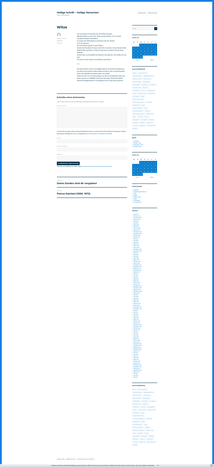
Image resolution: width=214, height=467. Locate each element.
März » (152, 60)
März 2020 (136, 226)
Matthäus (147, 111)
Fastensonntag (137, 87)
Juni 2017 (135, 275)
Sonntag (135, 125)
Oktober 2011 (136, 368)
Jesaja (142, 96)
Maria (145, 108)
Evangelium (152, 84)
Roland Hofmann (61, 38)
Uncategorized (137, 202)
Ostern (134, 116)
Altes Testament (142, 73)
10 (148, 48)
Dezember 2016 (137, 286)
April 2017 (136, 279)
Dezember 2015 (137, 307)
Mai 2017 (135, 277)
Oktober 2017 (136, 268)
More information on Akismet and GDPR (98, 133)
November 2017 (137, 266)
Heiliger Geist (142, 93)
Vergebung (142, 125)
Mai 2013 (135, 335)
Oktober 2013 (136, 328)
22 (141, 54)
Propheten (136, 122)
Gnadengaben (151, 90)
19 (155, 51)
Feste (134, 193)
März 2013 (136, 338)
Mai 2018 (135, 256)
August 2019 (136, 237)
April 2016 (136, 300)
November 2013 (137, 326)
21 (137, 54)
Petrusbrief (144, 119)
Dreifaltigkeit (136, 84)
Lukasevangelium (138, 108)
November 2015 (137, 308)
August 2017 (136, 272)
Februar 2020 (137, 228)
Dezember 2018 (137, 249)
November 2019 (137, 233)
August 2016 (136, 293)
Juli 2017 (135, 273)
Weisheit (135, 128)
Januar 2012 (136, 363)
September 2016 (137, 291)
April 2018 (136, 258)
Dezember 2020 (137, 217)
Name (59, 138)
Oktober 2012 (136, 347)
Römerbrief (150, 122)
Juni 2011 (135, 375)
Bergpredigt (146, 81)
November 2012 (137, 345)
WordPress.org (137, 146)
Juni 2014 (135, 314)
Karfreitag (149, 102)
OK (158, 465)
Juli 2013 (135, 331)
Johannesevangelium (139, 102)
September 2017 (137, 270)
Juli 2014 (135, 312)
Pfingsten (151, 119)
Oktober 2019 (137, 235)
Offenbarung (149, 113)
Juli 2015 (135, 310)
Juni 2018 (135, 254)
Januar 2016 (136, 305)
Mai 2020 (135, 223)
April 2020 (136, 224)
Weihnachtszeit (151, 125)
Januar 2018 (136, 263)
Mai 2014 (135, 316)
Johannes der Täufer (138, 99)
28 (137, 57)
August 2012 (136, 351)
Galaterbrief (136, 90)
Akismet (75, 133)
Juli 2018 (135, 252)
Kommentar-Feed (138, 144)
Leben (143, 105)
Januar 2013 (136, 342)
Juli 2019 (135, 238)
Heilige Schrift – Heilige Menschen (78, 12)
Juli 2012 (135, 352)
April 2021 (136, 214)
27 (134, 57)
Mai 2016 (135, 298)
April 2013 (136, 337)
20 (134, 54)
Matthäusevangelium (139, 113)
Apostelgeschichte (149, 76)
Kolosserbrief (136, 105)
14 (137, 51)
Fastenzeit (145, 87)
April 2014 (136, 317)
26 (155, 54)
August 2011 (136, 372)
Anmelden (136, 141)
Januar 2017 (136, 284)
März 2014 (136, 319)
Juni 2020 (136, 221)
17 (148, 51)
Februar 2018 (136, 261)
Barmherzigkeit (137, 81)
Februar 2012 (136, 361)
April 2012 (136, 358)
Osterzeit (140, 116)
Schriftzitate (136, 200)
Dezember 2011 (137, 365)
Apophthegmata (137, 76)
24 (148, 54)
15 (141, 51)
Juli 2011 (135, 373)
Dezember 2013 (137, 324)
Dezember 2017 (137, 265)
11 (151, 48)
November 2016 (137, 287)
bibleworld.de (152, 13)
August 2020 (136, 219)
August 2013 (136, 330)
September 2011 (137, 370)
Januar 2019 (136, 247)
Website (60, 154)
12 (155, 48)
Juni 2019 (135, 240)
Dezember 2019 (137, 231)
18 (151, 51)
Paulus (146, 116)
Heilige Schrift (151, 93)
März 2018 (136, 259)
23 (144, 54)
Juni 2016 (135, 296)
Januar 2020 (136, 230)
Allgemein (60, 43)
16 (144, 51)
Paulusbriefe (136, 119)
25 (151, 54)
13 (133, 51)
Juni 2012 (135, 354)
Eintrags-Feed (137, 143)
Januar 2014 (136, 323)
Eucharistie (145, 84)
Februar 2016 (136, 303)
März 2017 (136, 280)
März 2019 (136, 245)
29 (141, 57)
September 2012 (137, 349)
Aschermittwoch (137, 78)
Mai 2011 (135, 377)
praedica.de (142, 13)
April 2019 (136, 244)
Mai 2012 (135, 356)
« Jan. (137, 60)
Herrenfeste (136, 96)
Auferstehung (147, 78)
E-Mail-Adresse (62, 146)
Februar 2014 (136, 321)
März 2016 (136, 301)
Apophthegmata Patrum (139, 191)
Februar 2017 (136, 282)
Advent (135, 73)
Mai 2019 (135, 242)
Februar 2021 (136, 216)
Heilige (135, 93)
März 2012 (136, 359)
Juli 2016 (135, 294)
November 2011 (137, 366)
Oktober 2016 (137, 289)
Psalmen (142, 122)
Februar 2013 (136, 340)
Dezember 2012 (137, 344)
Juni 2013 (135, 333)
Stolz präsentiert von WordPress (85, 459)
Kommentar (61, 106)
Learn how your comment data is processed (97, 166)
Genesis (143, 90)
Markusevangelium (138, 111)
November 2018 (137, 251)
